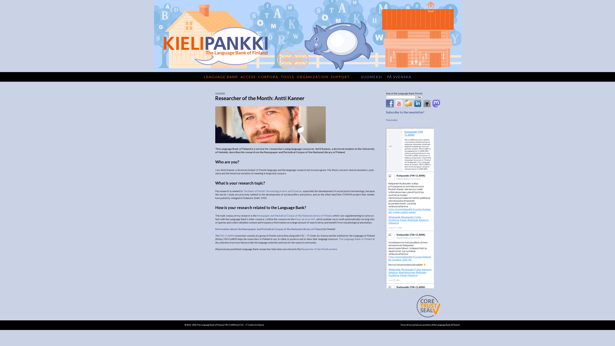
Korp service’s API (305, 219)
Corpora (268, 77)
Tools (287, 77)
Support (340, 77)
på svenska (399, 77)
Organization (312, 77)
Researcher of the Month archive (319, 249)
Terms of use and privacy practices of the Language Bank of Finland (430, 325)
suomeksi (371, 77)
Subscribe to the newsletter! (405, 112)
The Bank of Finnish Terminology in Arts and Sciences (272, 191)
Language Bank (221, 77)
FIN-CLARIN (227, 235)
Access (248, 77)
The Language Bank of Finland (355, 238)
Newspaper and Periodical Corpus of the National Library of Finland (294, 215)
